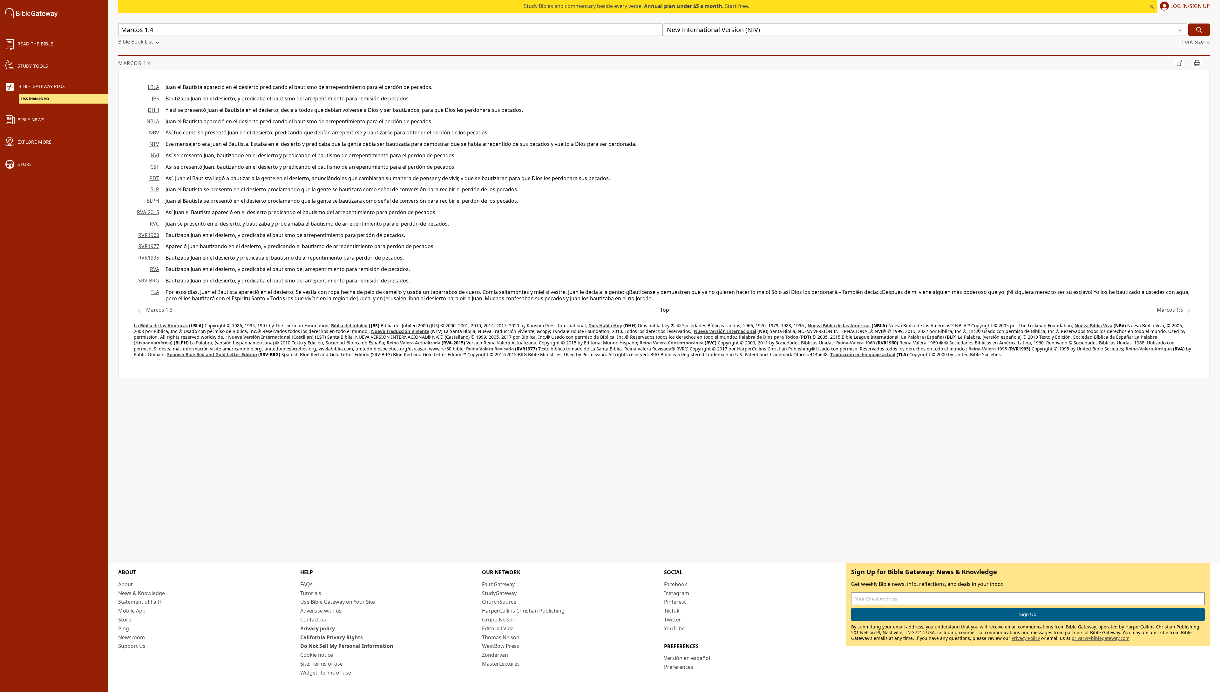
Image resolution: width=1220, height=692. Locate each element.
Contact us (313, 619)
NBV (154, 132)
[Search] (1199, 30)
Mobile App (132, 610)
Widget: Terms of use (325, 672)
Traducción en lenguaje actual (862, 354)
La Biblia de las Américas (161, 325)
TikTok (672, 610)
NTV (154, 143)
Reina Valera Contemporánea (671, 343)
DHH (153, 109)
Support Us (132, 645)
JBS (155, 98)
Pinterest (675, 601)
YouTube (674, 628)
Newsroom (131, 637)
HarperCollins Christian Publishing (523, 610)
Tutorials (310, 593)
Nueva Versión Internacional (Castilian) (271, 337)
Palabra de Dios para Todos (768, 337)
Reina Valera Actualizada (413, 343)
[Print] (1197, 63)
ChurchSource (499, 601)
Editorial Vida (498, 628)
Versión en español (687, 658)
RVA (154, 269)
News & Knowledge (141, 593)
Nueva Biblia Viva (1093, 325)
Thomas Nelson (500, 637)
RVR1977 (148, 246)
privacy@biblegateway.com (1100, 638)
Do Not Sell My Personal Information (346, 645)
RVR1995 (148, 257)
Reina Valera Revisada (490, 349)
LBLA (153, 87)
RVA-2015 (148, 212)
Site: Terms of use (321, 663)
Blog (123, 628)
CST (154, 166)
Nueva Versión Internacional (725, 331)
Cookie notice (316, 654)
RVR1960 (148, 235)
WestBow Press (500, 645)
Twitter (672, 619)
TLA (155, 291)
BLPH (152, 200)
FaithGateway (498, 584)
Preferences (678, 666)
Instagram (676, 593)
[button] (1183, 6)
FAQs (306, 584)
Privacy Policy (1026, 638)
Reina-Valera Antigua (1149, 349)
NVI (155, 155)
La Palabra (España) (922, 337)
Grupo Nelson (499, 619)
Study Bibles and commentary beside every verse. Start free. (636, 6)
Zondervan (495, 654)
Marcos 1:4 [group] (134, 63)
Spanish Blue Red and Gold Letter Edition (212, 354)
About (125, 584)
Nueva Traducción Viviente (400, 331)
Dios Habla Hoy (605, 325)
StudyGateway (499, 593)
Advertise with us (321, 610)
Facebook (675, 584)
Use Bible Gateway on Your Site (337, 601)
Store (124, 619)
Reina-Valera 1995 (987, 349)
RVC (154, 223)
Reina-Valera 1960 (855, 343)
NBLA (152, 121)
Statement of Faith (140, 601)
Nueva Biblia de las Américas (839, 325)
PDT (154, 178)
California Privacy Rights (331, 637)
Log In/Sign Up (1190, 6)
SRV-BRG (148, 280)
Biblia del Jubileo (349, 325)
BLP (154, 189)
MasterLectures (501, 663)
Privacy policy (317, 628)
